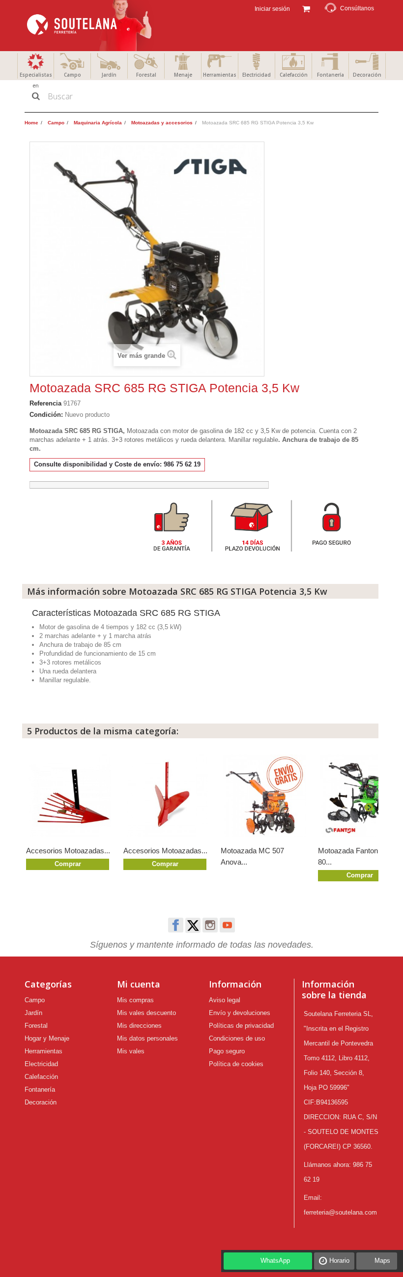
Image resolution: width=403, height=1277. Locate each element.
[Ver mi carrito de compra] (305, 8)
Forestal (146, 74)
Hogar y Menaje (47, 1038)
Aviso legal (224, 1000)
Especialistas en (36, 80)
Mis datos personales (147, 1038)
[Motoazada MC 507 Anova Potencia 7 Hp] (264, 796)
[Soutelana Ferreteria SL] (90, 25)
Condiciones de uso (237, 1038)
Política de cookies (236, 1064)
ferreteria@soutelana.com (340, 1212)
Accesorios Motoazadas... (68, 850)
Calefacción (294, 74)
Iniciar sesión (271, 8)
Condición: (46, 414)
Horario (339, 1260)
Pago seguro (227, 1051)
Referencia (45, 403)
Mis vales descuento (146, 1012)
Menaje (183, 74)
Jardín (109, 74)
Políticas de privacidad (241, 1025)
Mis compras (135, 1000)
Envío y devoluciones (239, 1012)
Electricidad (256, 74)
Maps (382, 1260)
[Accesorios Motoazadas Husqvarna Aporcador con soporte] (167, 796)
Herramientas (219, 74)
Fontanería (330, 74)
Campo (72, 74)
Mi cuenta (138, 984)
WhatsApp (275, 1260)
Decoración (367, 74)
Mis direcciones (139, 1025)
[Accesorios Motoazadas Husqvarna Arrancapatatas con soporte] (70, 796)
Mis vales (130, 1051)
